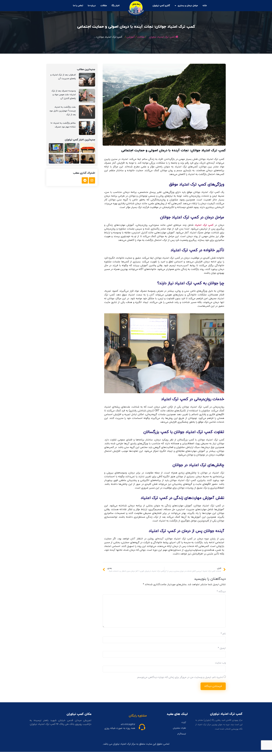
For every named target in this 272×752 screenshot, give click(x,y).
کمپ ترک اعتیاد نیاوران (162, 37)
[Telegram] (85, 180)
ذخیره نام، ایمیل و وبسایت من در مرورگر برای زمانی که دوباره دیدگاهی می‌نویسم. (180, 677)
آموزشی (131, 37)
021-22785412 (128, 724)
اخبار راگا (115, 5)
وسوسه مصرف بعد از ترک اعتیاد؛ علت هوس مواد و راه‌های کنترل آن (63, 94)
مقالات (103, 5)
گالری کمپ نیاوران (161, 5)
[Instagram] (92, 180)
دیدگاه (221, 591)
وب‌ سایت (220, 663)
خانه (205, 5)
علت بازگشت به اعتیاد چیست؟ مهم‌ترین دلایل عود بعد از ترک (62, 111)
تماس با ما (78, 5)
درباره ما (92, 5)
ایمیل (222, 648)
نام (223, 633)
